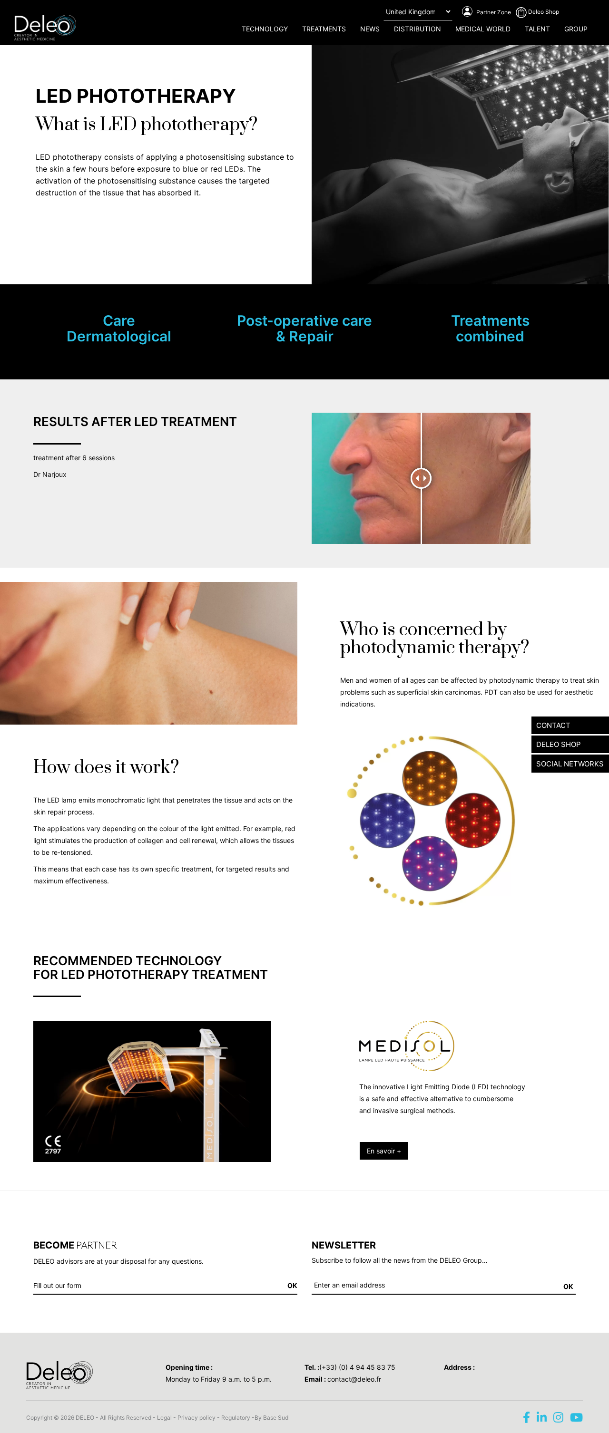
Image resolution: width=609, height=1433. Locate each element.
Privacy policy (196, 1417)
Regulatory (235, 1417)
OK (568, 1286)
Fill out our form (57, 1285)
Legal (164, 1417)
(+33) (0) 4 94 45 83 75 (357, 1367)
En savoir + (384, 1151)
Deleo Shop (543, 11)
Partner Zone (493, 12)
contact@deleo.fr (354, 1379)
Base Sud (275, 1417)
